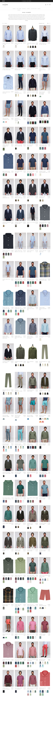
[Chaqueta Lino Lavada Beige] (43, 200)
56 (20, 193)
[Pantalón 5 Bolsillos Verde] (18, 122)
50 (21, 115)
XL (35, 40)
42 (7, 40)
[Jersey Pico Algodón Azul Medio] (28, 122)
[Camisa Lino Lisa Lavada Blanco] (6, 311)
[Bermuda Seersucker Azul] (43, 608)
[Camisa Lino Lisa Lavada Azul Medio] (16, 311)
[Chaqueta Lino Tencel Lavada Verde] (16, 200)
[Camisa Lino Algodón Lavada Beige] (43, 582)
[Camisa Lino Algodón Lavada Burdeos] (40, 579)
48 (19, 115)
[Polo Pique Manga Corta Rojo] (23, 282)
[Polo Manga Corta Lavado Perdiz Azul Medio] (43, 148)
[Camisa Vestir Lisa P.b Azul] (28, 719)
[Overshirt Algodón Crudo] (28, 46)
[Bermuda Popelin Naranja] (40, 421)
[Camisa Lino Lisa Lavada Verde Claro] (4, 314)
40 (9, 38)
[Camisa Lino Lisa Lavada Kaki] (11, 311)
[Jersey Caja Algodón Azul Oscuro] (4, 691)
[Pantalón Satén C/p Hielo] (6, 393)
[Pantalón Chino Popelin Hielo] (6, 447)
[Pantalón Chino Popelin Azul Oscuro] (4, 447)
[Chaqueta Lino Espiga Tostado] (18, 526)
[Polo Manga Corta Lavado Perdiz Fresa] (45, 148)
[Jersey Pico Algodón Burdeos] (33, 122)
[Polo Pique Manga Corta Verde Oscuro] (21, 282)
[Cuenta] (45, 4)
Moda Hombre (19, 8)
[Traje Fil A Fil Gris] (28, 225)
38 (5, 38)
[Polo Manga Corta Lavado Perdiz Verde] (40, 148)
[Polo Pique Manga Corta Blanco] (18, 285)
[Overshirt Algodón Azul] (33, 46)
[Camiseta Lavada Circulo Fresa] (40, 501)
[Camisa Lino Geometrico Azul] (4, 720)
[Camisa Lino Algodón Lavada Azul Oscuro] (45, 579)
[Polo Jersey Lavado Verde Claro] (30, 501)
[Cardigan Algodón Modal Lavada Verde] (16, 148)
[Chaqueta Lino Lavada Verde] (40, 200)
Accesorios (24, 8)
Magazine (38, 8)
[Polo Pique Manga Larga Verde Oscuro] (4, 174)
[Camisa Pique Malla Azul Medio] (6, 254)
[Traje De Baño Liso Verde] (6, 637)
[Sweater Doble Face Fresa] (30, 475)
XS (18, 601)
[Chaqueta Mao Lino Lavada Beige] (28, 553)
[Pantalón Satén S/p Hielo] (43, 365)
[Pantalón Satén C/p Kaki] (11, 393)
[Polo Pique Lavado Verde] (28, 174)
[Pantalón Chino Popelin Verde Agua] (6, 450)
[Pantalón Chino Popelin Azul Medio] (11, 447)
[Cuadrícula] (47, 23)
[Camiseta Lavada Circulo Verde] (40, 637)
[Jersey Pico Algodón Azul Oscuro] (40, 122)
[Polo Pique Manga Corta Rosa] (16, 285)
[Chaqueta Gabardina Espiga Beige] (4, 225)
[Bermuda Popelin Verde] (48, 419)
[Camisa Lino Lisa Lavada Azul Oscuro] (4, 311)
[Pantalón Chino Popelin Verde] (23, 447)
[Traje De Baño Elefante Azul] (28, 419)
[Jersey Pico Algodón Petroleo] (35, 122)
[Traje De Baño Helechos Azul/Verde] (4, 419)
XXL (11, 141)
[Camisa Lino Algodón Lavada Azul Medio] (43, 579)
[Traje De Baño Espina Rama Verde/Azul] (40, 96)
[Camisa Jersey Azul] (4, 526)
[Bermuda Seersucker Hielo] (45, 608)
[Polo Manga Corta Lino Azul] (16, 691)
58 (22, 193)
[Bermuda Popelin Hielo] (43, 419)
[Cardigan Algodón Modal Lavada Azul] (4, 475)
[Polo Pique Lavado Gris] (30, 174)
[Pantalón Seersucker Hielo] (18, 95)
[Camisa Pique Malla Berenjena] (40, 225)
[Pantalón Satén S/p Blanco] (40, 368)
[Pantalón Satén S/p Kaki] (48, 365)
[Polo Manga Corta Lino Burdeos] (16, 174)
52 (23, 115)
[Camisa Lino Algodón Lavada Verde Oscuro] (28, 666)
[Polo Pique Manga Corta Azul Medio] (16, 282)
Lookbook (28, 8)
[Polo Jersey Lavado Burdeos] (33, 501)
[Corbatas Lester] (5, 5)
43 (9, 40)
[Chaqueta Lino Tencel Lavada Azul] (28, 527)
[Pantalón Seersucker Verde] (16, 95)
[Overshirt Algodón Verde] (30, 46)
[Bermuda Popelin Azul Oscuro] (40, 419)
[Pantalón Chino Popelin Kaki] (8, 447)
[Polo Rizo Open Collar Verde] (28, 148)
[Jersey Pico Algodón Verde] (30, 122)
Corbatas (14, 8)
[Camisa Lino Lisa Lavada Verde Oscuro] (8, 311)
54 (11, 217)
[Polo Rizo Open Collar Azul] (16, 475)
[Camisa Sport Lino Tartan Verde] (40, 282)
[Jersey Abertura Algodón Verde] (4, 149)
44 (43, 358)
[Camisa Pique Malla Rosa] (48, 225)
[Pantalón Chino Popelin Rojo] (4, 450)
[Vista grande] (49, 23)
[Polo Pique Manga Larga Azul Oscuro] (4, 501)
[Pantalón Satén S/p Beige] (45, 365)
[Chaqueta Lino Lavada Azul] (16, 553)
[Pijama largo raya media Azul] (40, 254)
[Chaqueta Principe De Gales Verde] (16, 225)
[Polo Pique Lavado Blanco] (35, 174)
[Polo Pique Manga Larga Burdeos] (6, 174)
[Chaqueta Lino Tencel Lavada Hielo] (18, 200)
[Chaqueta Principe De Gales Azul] (40, 553)
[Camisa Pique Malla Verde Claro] (40, 228)
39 (7, 38)
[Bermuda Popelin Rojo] (43, 421)
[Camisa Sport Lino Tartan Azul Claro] (4, 608)
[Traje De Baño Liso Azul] (4, 637)
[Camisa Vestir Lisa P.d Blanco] (4, 46)
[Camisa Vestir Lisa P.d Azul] (16, 719)
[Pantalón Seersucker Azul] (16, 393)
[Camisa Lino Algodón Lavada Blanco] (48, 579)
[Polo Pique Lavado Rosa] (33, 174)
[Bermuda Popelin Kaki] (45, 419)
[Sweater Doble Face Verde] (18, 637)
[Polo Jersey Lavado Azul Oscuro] (28, 501)
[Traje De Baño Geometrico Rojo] (6, 122)
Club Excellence (34, 8)
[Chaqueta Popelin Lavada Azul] (40, 526)
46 (17, 115)
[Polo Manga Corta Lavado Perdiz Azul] (40, 475)
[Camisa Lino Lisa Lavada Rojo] (6, 314)
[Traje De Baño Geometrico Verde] (4, 122)
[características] (42, 23)
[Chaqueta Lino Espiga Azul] (16, 526)
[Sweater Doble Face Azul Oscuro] (28, 475)
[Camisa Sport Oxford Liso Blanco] (40, 339)
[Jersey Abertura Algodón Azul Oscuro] (40, 447)
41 (11, 38)
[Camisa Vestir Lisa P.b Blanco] (16, 46)
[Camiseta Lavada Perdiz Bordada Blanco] (40, 174)
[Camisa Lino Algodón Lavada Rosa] (40, 582)
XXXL (45, 65)
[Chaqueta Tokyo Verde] (28, 200)
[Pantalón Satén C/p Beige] (8, 393)
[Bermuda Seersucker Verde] (40, 608)
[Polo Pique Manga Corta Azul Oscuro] (28, 282)
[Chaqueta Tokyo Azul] (4, 553)
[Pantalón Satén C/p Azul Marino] (4, 393)
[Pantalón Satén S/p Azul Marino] (40, 365)
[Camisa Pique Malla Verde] (45, 225)
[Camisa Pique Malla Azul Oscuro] (43, 225)
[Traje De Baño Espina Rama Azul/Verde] (16, 419)
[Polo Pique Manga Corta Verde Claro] (18, 282)
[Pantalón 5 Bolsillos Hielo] (16, 122)
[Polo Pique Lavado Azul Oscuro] (16, 501)
